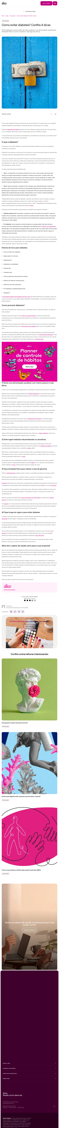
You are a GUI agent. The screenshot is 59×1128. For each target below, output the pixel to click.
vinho (23, 456)
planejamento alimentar (34, 418)
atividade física (11, 473)
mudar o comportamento (28, 315)
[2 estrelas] (27, 600)
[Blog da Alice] (4, 4)
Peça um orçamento (29, 930)
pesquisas (4, 518)
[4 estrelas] (32, 600)
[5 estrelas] (35, 600)
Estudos (4, 483)
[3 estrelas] (30, 600)
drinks (29, 448)
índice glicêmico (43, 433)
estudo (6, 504)
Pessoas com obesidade (49, 226)
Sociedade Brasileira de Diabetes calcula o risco (17, 296)
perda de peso (39, 339)
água (14, 464)
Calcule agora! (29, 626)
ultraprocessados (33, 393)
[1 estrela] (25, 600)
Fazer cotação (46, 3)
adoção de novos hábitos (28, 326)
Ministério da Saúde (13, 129)
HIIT (43, 485)
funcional (53, 485)
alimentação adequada (46, 334)
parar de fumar (39, 535)
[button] (29, 1064)
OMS (32, 462)
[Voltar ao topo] (54, 1106)
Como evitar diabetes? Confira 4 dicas (26, 15)
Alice (3, 15)
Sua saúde (12, 15)
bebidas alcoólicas (46, 446)
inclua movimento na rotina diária (30, 497)
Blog (7, 15)
